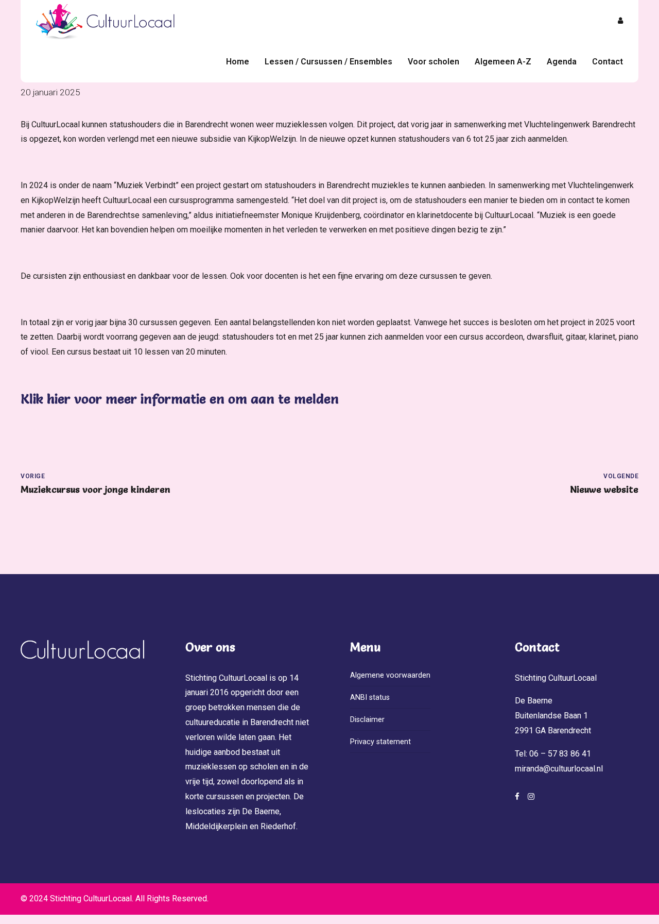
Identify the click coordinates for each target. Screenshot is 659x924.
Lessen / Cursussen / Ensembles (328, 61)
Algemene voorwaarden (390, 675)
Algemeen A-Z (503, 61)
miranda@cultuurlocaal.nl (559, 769)
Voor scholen (433, 61)
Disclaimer (367, 719)
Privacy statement (380, 741)
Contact (607, 61)
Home (237, 61)
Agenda (562, 61)
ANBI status (370, 697)
